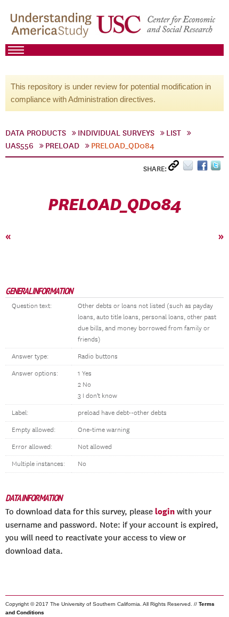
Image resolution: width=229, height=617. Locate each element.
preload (62, 146)
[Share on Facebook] (203, 168)
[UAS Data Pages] (53, 27)
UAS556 (19, 146)
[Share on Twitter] (217, 168)
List (173, 133)
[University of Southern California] (156, 27)
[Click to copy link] (175, 168)
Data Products (35, 133)
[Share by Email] (190, 168)
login (165, 511)
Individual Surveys (116, 133)
